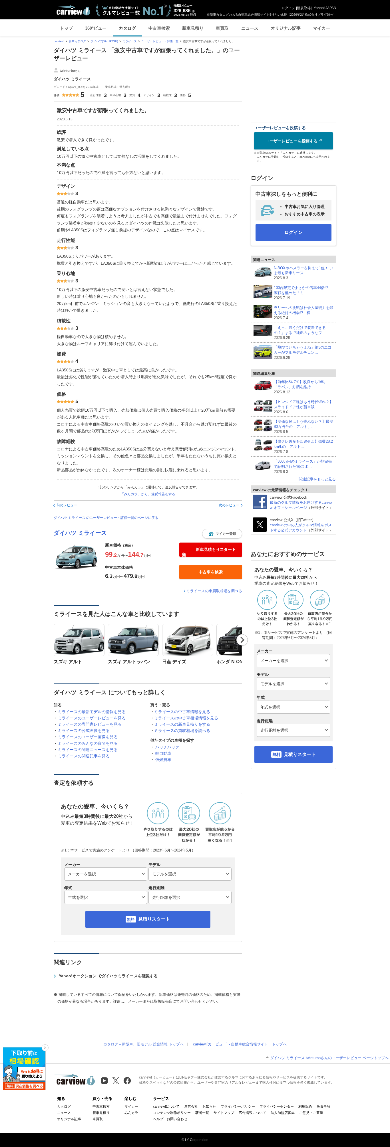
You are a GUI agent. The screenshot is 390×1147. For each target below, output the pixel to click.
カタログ (127, 28)
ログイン (288, 8)
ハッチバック (167, 747)
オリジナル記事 (286, 28)
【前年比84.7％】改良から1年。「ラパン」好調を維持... (300, 387)
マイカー (321, 28)
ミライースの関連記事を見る (84, 756)
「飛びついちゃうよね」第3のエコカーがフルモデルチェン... (302, 352)
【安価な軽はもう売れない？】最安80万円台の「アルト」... (303, 426)
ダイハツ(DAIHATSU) (104, 41)
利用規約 (305, 1106)
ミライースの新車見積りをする (182, 724)
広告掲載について (252, 1113)
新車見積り (193, 28)
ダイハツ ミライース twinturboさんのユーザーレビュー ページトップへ (329, 1058)
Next (242, 640)
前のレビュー (67, 505)
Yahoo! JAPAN (325, 8)
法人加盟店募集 (283, 1113)
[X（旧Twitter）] (115, 1080)
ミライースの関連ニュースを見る (88, 749)
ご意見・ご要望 (311, 1113)
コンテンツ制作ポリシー (172, 1113)
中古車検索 (159, 28)
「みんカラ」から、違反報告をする (147, 494)
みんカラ (131, 1113)
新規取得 (304, 8)
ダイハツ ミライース (80, 533)
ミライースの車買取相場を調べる (214, 591)
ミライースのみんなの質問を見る (88, 743)
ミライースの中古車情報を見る (182, 711)
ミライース (129, 41)
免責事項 (323, 1106)
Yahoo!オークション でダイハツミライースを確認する (108, 976)
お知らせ (209, 1106)
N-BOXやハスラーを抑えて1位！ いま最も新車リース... (303, 273)
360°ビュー (95, 28)
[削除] (45, 1047)
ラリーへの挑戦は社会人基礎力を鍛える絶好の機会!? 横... (303, 313)
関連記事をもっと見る (317, 479)
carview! (59, 41)
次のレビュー (229, 505)
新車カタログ (77, 41)
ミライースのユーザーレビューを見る (92, 718)
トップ (66, 28)
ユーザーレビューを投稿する (291, 141)
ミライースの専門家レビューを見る (90, 724)
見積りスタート (154, 919)
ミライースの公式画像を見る (84, 730)
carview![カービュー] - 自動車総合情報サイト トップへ (240, 1044)
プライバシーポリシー (238, 1106)
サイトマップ (224, 1113)
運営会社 (191, 1106)
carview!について (166, 1106)
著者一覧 (202, 1113)
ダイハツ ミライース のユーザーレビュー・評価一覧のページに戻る (106, 518)
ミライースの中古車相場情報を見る (186, 718)
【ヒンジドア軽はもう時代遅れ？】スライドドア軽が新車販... (303, 407)
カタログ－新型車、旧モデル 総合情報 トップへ (143, 1044)
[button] (222, 534)
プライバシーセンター (277, 1106)
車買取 (222, 28)
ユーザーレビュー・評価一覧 (159, 41)
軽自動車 (163, 753)
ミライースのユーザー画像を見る (88, 737)
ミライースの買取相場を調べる (182, 730)
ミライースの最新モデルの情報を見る (92, 711)
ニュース (249, 28)
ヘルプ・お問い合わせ (170, 1119)
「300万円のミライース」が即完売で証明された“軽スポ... (303, 466)
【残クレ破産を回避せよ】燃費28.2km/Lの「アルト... (303, 446)
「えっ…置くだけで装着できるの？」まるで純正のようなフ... (300, 332)
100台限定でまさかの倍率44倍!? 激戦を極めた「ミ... (302, 293)
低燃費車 (163, 759)
